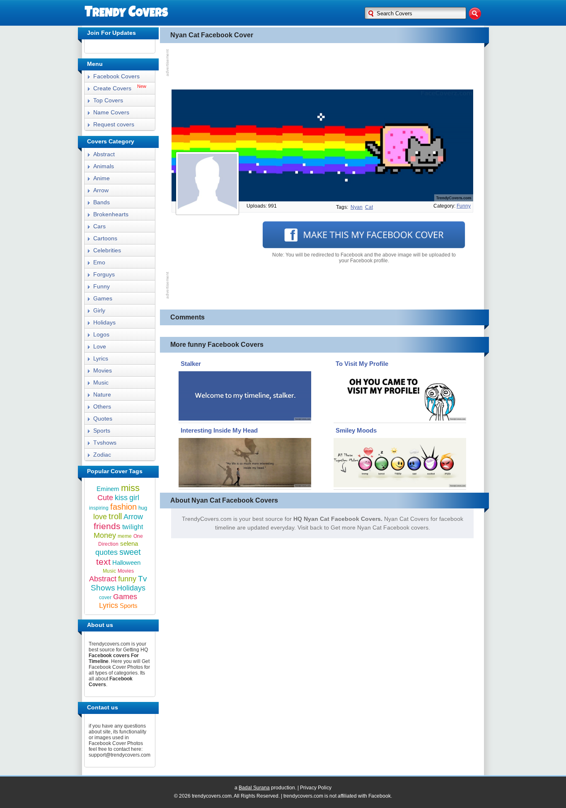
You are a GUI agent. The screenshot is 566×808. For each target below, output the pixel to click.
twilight (132, 526)
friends (107, 526)
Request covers (113, 124)
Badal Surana (254, 788)
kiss (121, 498)
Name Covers (111, 112)
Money (105, 535)
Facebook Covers (116, 76)
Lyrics (100, 358)
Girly (99, 310)
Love (99, 346)
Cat (369, 207)
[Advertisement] (322, 66)
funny (464, 206)
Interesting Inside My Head (219, 430)
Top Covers (108, 100)
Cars (99, 226)
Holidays (104, 322)
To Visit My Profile (362, 363)
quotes (106, 552)
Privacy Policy (315, 788)
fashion (123, 506)
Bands (101, 202)
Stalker (191, 363)
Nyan (357, 207)
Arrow (101, 190)
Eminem (108, 488)
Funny (101, 286)
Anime (101, 178)
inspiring (99, 508)
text (103, 561)
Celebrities (107, 250)
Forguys (104, 274)
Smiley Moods (356, 430)
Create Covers (112, 88)
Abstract (104, 154)
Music (101, 382)
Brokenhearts (110, 214)
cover (105, 597)
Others (102, 406)
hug (142, 508)
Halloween (126, 562)
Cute (105, 498)
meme (125, 536)
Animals (103, 166)
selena (129, 543)
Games (102, 298)
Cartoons (105, 238)
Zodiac (102, 454)
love (100, 517)
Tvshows (104, 442)
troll (115, 516)
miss (130, 488)
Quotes (102, 418)
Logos (101, 334)
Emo (99, 262)
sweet (130, 551)
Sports (101, 430)
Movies (102, 370)
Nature (102, 394)
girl (134, 498)
